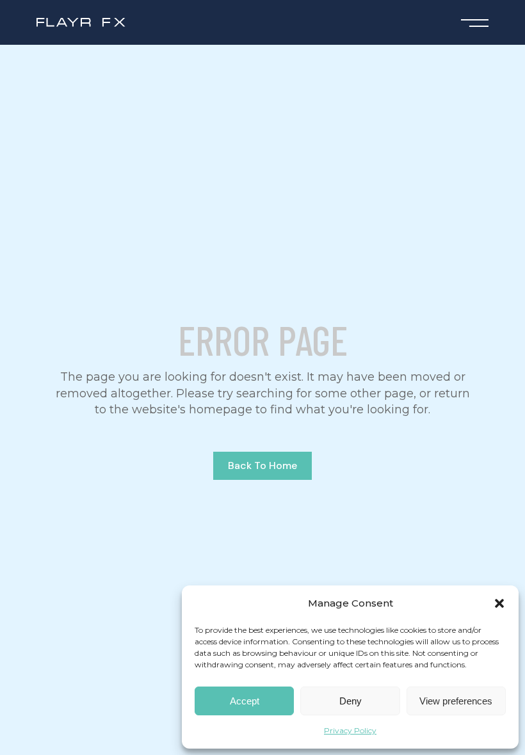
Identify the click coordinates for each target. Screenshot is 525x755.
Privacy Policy (350, 730)
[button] (499, 603)
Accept (244, 700)
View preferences (455, 700)
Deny (350, 700)
